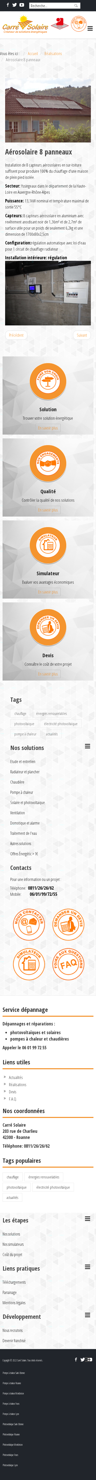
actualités (52, 733)
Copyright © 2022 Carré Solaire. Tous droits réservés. (23, 1360)
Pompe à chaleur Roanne (12, 1383)
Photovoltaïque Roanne (11, 1434)
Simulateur (48, 573)
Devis (48, 655)
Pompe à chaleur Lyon (11, 1414)
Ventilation (17, 813)
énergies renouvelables (51, 713)
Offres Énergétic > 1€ (24, 854)
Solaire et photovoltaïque (27, 802)
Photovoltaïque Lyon (10, 1465)
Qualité (48, 491)
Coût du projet (12, 1254)
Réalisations (17, 1084)
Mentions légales (14, 1303)
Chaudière (17, 782)
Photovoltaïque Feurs (10, 1455)
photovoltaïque (24, 723)
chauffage (20, 713)
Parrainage (10, 1292)
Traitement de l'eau (23, 833)
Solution (48, 409)
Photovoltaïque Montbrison (13, 1444)
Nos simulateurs (13, 1244)
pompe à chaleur (25, 733)
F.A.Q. (13, 1099)
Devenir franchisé (14, 1340)
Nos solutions (11, 1234)
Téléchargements (14, 1282)
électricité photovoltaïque (61, 723)
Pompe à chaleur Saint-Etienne (14, 1373)
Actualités (16, 1077)
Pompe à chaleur (21, 792)
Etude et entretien (22, 761)
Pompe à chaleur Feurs (11, 1403)
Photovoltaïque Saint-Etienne (13, 1424)
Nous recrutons (13, 1330)
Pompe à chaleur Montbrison (13, 1393)
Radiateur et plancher (24, 772)
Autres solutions (20, 843)
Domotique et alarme (25, 823)
